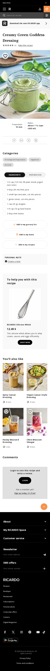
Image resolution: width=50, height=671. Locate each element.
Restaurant (7, 596)
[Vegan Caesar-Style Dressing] (37, 377)
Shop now (25, 342)
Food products (9, 607)
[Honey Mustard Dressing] (13, 422)
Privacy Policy (25, 658)
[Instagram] (22, 632)
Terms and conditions (25, 663)
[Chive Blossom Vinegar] (37, 422)
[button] (47, 9)
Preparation (35, 175)
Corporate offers (10, 612)
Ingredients (15, 175)
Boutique (7, 591)
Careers (6, 617)
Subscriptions (8, 601)
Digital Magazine (10, 622)
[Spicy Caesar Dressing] (13, 377)
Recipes (6, 586)
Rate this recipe (25, 45)
